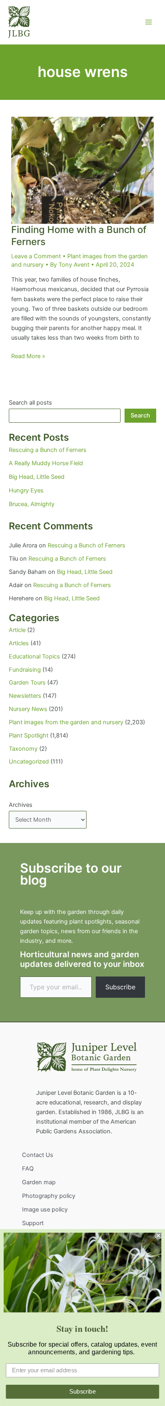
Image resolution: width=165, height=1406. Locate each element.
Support (33, 1223)
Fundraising (25, 669)
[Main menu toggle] (148, 22)
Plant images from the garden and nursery (66, 722)
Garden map (39, 1182)
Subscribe (120, 987)
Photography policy (48, 1195)
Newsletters (25, 695)
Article (17, 630)
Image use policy (45, 1209)
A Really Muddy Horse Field (46, 463)
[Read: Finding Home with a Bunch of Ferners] (82, 170)
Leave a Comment (36, 256)
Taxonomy (23, 748)
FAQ (28, 1168)
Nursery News (28, 709)
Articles (19, 643)
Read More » (28, 356)
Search (140, 415)
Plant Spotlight (28, 735)
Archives (20, 804)
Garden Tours (27, 682)
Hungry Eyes (26, 490)
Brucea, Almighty (31, 504)
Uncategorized (29, 761)
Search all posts (30, 402)
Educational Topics (34, 656)
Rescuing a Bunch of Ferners (48, 450)
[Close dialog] (158, 1235)
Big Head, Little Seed (36, 476)
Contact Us (37, 1155)
